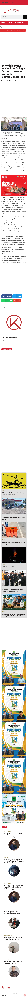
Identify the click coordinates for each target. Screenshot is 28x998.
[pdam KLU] (14, 721)
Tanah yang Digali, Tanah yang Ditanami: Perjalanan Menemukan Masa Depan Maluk (14, 861)
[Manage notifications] (25, 995)
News (3, 22)
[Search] (25, 17)
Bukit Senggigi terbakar (8, 566)
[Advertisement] (14, 48)
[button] (6, 296)
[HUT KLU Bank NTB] (14, 823)
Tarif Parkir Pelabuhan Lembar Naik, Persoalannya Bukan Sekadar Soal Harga (13, 835)
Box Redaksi (5, 2)
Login (13, 2)
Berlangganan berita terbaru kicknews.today (12, 30)
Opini (10, 22)
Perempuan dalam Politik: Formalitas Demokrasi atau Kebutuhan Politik (12, 913)
